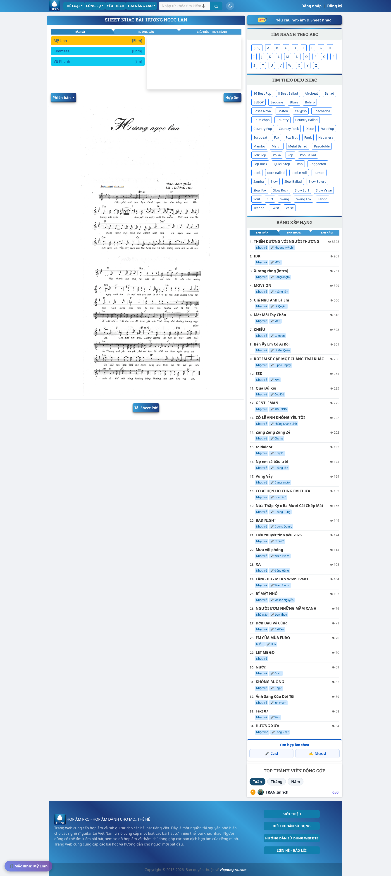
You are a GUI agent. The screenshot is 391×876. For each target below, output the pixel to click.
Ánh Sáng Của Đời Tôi (275, 696)
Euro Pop (327, 128)
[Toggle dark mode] (230, 6)
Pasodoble (322, 146)
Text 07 (262, 711)
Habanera (325, 137)
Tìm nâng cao (140, 6)
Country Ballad (306, 120)
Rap (300, 164)
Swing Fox (303, 199)
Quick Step (282, 164)
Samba (258, 181)
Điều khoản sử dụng (291, 826)
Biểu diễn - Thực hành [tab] (212, 31)
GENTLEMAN (267, 402)
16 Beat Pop (262, 93)
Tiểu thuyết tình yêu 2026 (279, 535)
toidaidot (264, 446)
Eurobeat (260, 137)
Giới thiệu (291, 814)
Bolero (310, 102)
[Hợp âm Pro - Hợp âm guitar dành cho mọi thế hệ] (54, 5)
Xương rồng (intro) (271, 270)
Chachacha (321, 111)
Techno (258, 208)
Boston (283, 111)
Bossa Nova (262, 111)
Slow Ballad (293, 181)
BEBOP (258, 102)
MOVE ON (262, 285)
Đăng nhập (311, 5)
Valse (290, 208)
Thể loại (72, 6)
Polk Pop (259, 155)
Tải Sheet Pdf (145, 407)
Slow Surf (302, 190)
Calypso (301, 111)
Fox (276, 137)
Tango (322, 199)
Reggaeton (318, 164)
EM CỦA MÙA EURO (273, 637)
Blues (294, 102)
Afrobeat (311, 93)
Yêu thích (115, 6)
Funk (308, 137)
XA (258, 564)
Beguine (276, 102)
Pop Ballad (308, 155)
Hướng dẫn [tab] (146, 31)
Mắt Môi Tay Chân (270, 314)
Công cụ (93, 6)
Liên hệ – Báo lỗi (292, 850)
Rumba (319, 173)
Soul (256, 199)
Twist (275, 208)
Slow (274, 181)
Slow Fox (259, 190)
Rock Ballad (276, 173)
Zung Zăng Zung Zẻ (273, 432)
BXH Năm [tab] (327, 232)
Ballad (329, 93)
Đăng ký (334, 5)
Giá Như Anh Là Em (271, 300)
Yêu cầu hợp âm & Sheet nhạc (303, 20)
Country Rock (289, 128)
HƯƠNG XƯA (267, 725)
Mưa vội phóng (269, 549)
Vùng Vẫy (264, 476)
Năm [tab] (295, 781)
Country (282, 120)
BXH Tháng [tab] (294, 232)
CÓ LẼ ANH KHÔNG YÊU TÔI (280, 417)
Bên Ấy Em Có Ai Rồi (272, 344)
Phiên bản (62, 97)
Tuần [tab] (257, 781)
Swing (284, 199)
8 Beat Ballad (288, 93)
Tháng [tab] (276, 781)
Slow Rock (280, 190)
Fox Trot (292, 137)
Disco (309, 128)
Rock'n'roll (299, 173)
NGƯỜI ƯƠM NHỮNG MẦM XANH (286, 608)
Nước (261, 667)
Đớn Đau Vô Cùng (272, 623)
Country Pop (262, 128)
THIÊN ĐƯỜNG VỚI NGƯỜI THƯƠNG (286, 241)
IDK (257, 256)
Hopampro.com (233, 869)
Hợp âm (232, 97)
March (276, 146)
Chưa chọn (261, 120)
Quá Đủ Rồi (266, 388)
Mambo (259, 146)
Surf (270, 199)
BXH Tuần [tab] (262, 232)
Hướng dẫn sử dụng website (291, 838)
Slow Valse (324, 190)
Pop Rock (260, 164)
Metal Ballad (297, 146)
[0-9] (256, 48)
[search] (216, 6)
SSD (259, 373)
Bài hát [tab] (80, 31)
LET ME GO (265, 652)
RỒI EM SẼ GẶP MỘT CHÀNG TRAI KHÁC (289, 358)
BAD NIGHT (266, 520)
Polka (277, 155)
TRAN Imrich (277, 792)
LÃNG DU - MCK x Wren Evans (282, 579)
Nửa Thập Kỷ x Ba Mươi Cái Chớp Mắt (289, 505)
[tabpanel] (98, 62)
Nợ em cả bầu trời (272, 461)
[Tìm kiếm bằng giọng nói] (203, 6)
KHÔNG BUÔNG (270, 681)
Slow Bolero (317, 181)
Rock (256, 173)
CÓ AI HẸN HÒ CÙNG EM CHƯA (283, 490)
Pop (290, 155)
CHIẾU (259, 329)
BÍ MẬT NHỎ (267, 593)
